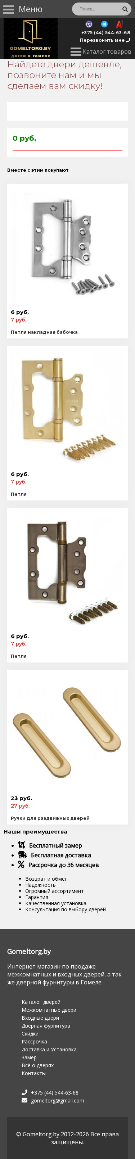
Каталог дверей (41, 1001)
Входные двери (40, 1017)
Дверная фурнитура (46, 1025)
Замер (29, 1057)
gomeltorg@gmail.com (57, 1100)
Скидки (30, 1033)
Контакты (34, 1073)
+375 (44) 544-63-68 (106, 32)
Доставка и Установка (49, 1049)
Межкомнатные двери (49, 1009)
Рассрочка (34, 1041)
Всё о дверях (38, 1065)
